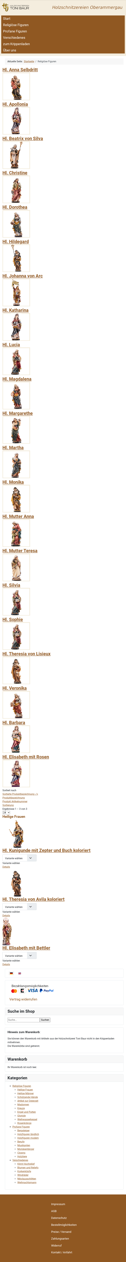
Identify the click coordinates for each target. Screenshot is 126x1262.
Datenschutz (59, 1217)
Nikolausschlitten (26, 1178)
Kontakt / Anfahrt (61, 1252)
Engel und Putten (26, 1112)
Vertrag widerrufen (23, 999)
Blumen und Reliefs (27, 1167)
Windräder (22, 1175)
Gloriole (21, 1115)
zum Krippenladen (16, 44)
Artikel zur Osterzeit (27, 1100)
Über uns (9, 50)
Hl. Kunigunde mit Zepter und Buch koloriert (46, 850)
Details (6, 866)
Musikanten (23, 1145)
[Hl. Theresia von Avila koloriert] (16, 882)
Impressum (58, 1204)
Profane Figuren (15, 31)
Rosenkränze (24, 1123)
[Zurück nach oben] (121, 1256)
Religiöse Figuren (16, 25)
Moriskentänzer (25, 1149)
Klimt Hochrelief (26, 1163)
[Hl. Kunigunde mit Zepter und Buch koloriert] (16, 833)
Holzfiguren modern (28, 1137)
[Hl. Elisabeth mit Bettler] (7, 931)
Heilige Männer (25, 1093)
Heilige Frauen (25, 1089)
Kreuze (21, 1108)
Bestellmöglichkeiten (64, 1224)
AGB (54, 1211)
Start (6, 19)
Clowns (21, 1152)
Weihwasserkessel (27, 1119)
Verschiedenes (14, 38)
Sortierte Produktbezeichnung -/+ (20, 794)
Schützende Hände (27, 1097)
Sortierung (8, 805)
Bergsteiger (23, 1130)
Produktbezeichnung (13, 797)
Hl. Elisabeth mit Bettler (26, 948)
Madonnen (23, 1104)
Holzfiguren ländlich (28, 1134)
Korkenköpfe (24, 1171)
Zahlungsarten (60, 1238)
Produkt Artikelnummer (14, 801)
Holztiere (22, 1156)
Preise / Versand (61, 1231)
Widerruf (56, 1245)
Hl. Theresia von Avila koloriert (33, 899)
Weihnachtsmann (26, 1182)
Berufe (20, 1141)
